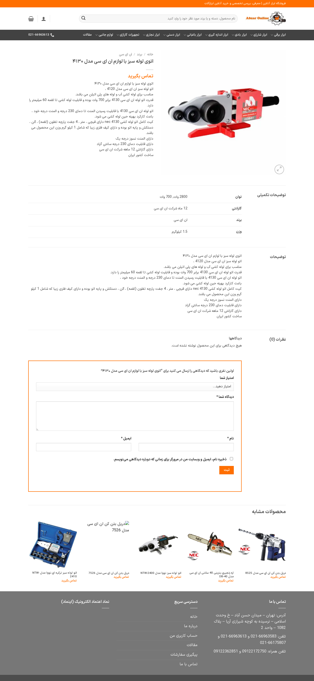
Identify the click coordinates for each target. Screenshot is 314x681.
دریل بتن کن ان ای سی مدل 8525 (265, 573)
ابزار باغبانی (194, 34)
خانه (150, 54)
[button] (43, 18)
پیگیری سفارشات (183, 655)
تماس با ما (188, 664)
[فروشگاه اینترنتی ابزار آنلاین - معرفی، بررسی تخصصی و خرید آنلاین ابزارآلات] (265, 18)
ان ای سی (125, 54)
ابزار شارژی (260, 34)
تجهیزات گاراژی (129, 34)
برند (139, 54)
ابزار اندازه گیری (218, 34)
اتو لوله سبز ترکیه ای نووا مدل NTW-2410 (54, 575)
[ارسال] (83, 18)
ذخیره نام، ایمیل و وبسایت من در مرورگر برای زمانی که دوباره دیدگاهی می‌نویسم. (169, 459)
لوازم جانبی (106, 34)
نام (230, 438)
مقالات (87, 34)
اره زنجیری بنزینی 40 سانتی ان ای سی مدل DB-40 (212, 575)
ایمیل (126, 438)
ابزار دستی (173, 34)
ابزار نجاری (153, 34)
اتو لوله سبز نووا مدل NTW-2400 (161, 573)
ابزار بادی (241, 34)
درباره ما (190, 626)
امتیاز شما (227, 378)
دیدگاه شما (225, 397)
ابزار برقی (280, 34)
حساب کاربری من (183, 636)
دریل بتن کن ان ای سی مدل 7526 (109, 573)
